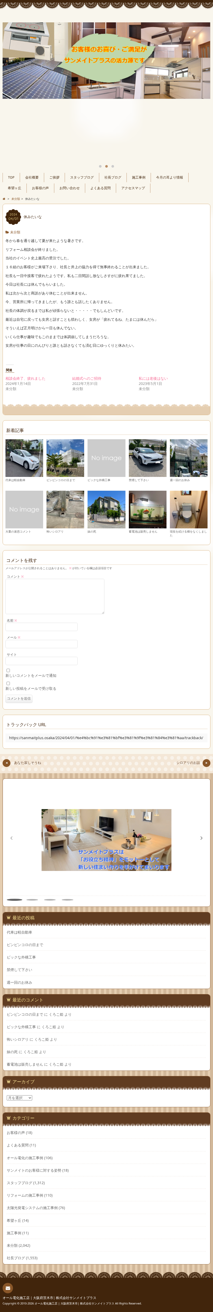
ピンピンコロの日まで (60, 480)
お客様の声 (40, 188)
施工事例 (138, 177)
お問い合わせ (69, 188)
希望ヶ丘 (14, 188)
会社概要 (32, 177)
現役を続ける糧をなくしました (188, 533)
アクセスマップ (133, 188)
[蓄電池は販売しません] (148, 525)
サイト (12, 654)
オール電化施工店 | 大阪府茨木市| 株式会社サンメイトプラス (49, 1298)
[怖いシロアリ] (65, 525)
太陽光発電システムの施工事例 (32, 1207)
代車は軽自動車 (15, 480)
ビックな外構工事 (99, 480)
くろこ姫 (56, 1014)
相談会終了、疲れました (25, 378)
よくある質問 (100, 188)
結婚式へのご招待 (86, 378)
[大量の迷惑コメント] (24, 525)
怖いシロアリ (55, 531)
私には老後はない (153, 378)
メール (14, 637)
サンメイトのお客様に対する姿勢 (34, 1170)
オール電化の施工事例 (25, 1157)
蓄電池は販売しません (143, 531)
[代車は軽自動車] (24, 474)
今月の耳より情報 (169, 177)
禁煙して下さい (139, 480)
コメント (15, 576)
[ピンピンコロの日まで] (65, 474)
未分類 (15, 232)
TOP (11, 177)
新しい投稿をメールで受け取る (30, 688)
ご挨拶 (54, 177)
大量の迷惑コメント (18, 531)
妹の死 (92, 531)
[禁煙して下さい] (148, 474)
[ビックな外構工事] (106, 474)
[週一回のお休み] (189, 474)
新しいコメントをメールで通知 (30, 675)
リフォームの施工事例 (25, 1195)
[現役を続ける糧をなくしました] (189, 525)
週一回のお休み (180, 480)
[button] (201, 838)
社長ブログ (112, 177)
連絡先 (8, 1288)
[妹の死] (106, 525)
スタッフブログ (82, 177)
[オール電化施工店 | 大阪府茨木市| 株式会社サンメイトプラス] (106, 16)
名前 (12, 620)
